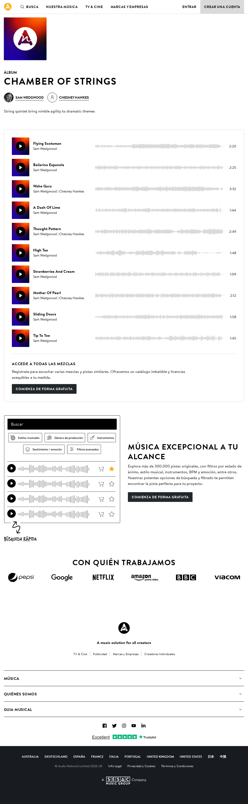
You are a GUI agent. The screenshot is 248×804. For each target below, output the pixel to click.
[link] (8, 7)
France (97, 756)
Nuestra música (62, 6)
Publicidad (100, 654)
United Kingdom (160, 756)
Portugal (132, 756)
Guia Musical (18, 709)
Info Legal (115, 766)
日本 (211, 756)
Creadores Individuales (159, 654)
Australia (30, 756)
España (79, 756)
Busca (32, 6)
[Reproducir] (20, 146)
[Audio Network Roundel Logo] (124, 628)
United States (191, 756)
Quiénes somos (20, 694)
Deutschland (56, 756)
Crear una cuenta (222, 6)
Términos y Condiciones (177, 766)
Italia (114, 756)
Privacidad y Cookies (141, 766)
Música (11, 678)
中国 (223, 756)
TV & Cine (94, 6)
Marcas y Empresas (129, 6)
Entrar (189, 6)
